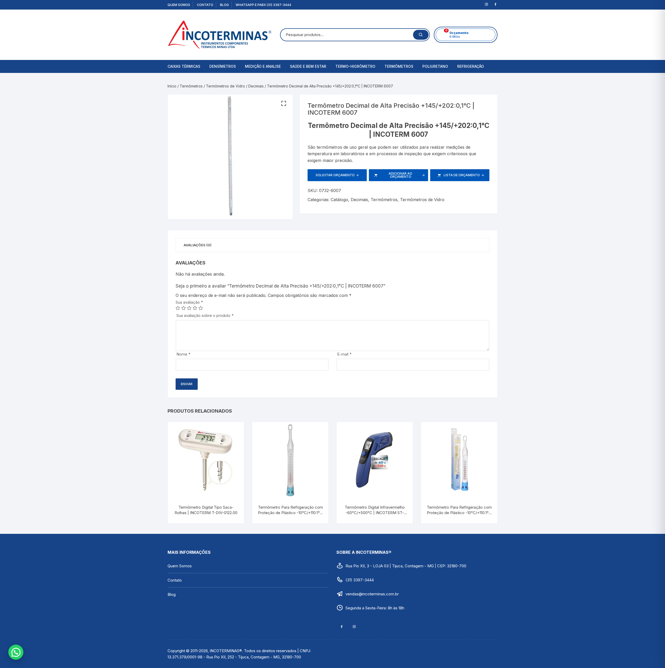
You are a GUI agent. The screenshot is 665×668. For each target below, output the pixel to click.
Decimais (256, 86)
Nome (183, 354)
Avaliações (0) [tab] (197, 245)
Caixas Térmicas (184, 66)
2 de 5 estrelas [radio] (183, 308)
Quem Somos (179, 5)
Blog (224, 5)
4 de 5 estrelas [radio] (195, 308)
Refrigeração (470, 66)
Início (172, 86)
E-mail (344, 354)
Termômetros (398, 66)
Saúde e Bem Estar (308, 66)
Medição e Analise (263, 66)
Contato (205, 5)
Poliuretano (435, 66)
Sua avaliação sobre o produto (205, 315)
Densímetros (222, 66)
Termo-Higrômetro (355, 66)
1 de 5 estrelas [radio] (178, 308)
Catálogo (339, 199)
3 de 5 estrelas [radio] (189, 308)
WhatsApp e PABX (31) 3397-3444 (263, 5)
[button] (284, 103)
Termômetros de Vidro (225, 86)
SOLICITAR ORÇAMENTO (337, 175)
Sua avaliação (189, 302)
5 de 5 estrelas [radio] (200, 308)
